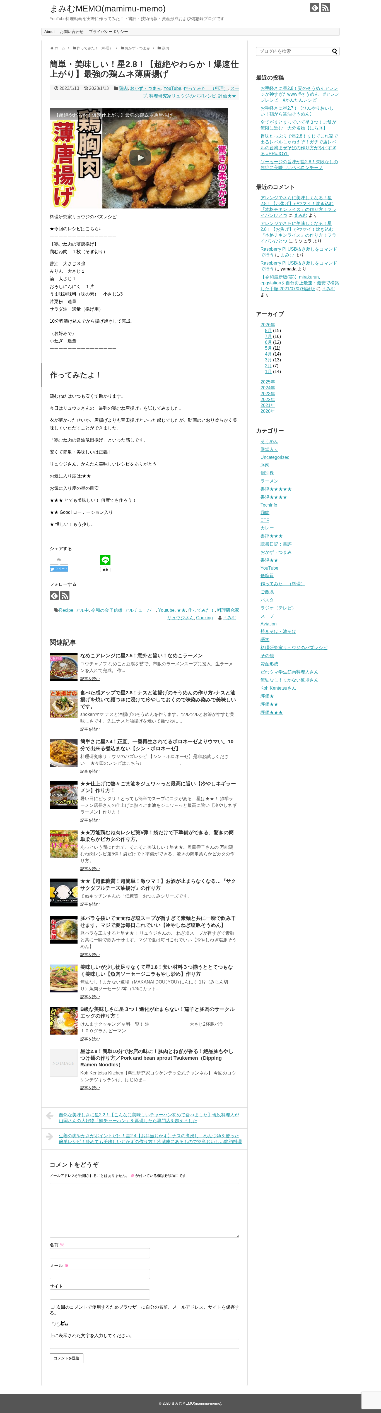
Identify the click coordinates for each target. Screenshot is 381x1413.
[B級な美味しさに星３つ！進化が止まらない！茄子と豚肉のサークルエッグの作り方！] (64, 1021)
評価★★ (227, 95)
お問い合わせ (71, 31)
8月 (268, 330)
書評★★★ (272, 536)
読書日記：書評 (276, 544)
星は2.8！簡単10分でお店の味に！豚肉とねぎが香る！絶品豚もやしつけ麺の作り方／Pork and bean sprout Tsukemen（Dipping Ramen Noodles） (156, 1058)
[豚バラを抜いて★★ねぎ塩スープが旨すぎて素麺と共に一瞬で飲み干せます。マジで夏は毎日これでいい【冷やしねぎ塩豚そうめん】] (64, 930)
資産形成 (269, 663)
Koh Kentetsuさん (278, 688)
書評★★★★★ (276, 489)
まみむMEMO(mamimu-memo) (108, 8)
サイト (56, 1286)
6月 (268, 342)
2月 (268, 365)
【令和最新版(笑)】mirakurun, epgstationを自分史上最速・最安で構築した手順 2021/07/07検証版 (300, 283)
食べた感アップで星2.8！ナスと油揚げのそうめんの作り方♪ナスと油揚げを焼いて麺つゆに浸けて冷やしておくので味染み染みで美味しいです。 (158, 699)
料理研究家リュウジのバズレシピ (182, 95)
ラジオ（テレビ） (278, 608)
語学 (265, 639)
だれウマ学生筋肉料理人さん (290, 672)
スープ (267, 616)
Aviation (269, 624)
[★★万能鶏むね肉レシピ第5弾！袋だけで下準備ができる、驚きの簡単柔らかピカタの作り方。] (64, 844)
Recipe (66, 610)
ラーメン (269, 481)
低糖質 (267, 575)
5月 (268, 348)
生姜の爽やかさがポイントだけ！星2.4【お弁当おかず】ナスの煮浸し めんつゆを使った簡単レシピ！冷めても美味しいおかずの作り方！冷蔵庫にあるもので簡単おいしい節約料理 (150, 1138)
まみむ (229, 617)
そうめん (269, 441)
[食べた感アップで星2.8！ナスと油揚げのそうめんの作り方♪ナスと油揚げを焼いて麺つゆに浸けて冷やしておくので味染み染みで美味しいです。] (64, 704)
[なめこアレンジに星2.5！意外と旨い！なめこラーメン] (64, 667)
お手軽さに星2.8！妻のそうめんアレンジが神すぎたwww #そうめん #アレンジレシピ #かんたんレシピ (300, 94)
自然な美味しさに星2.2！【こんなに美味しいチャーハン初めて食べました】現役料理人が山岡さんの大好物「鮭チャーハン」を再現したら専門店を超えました (149, 1117)
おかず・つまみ (145, 88)
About (49, 31)
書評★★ (269, 560)
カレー (267, 528)
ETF (265, 520)
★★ (181, 610)
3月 (268, 360)
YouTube (172, 88)
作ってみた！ (201, 610)
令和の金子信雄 (106, 610)
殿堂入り (269, 449)
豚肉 (265, 464)
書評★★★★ (274, 497)
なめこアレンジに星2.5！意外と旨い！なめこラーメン (141, 655)
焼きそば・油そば (278, 631)
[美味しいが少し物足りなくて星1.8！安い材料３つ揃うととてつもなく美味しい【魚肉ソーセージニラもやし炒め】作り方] (64, 978)
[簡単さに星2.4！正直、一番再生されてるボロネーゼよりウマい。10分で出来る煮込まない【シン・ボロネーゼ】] (64, 753)
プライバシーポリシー (108, 31)
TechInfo (269, 505)
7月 (268, 336)
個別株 (267, 473)
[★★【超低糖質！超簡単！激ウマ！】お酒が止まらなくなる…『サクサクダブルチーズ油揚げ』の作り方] (64, 892)
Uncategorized (275, 457)
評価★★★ (272, 712)
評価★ (267, 696)
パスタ (267, 600)
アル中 (82, 610)
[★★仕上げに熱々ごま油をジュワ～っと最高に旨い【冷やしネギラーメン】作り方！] (64, 795)
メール (59, 1265)
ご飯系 (267, 591)
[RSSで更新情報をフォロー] (325, 7)
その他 (267, 655)
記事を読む (90, 678)
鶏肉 (123, 88)
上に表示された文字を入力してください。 (92, 1335)
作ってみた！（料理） (206, 88)
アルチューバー (140, 610)
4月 (268, 354)
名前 (57, 1244)
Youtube (166, 610)
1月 (268, 371)
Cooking (204, 617)
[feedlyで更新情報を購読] (314, 7)
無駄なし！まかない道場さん (290, 680)
